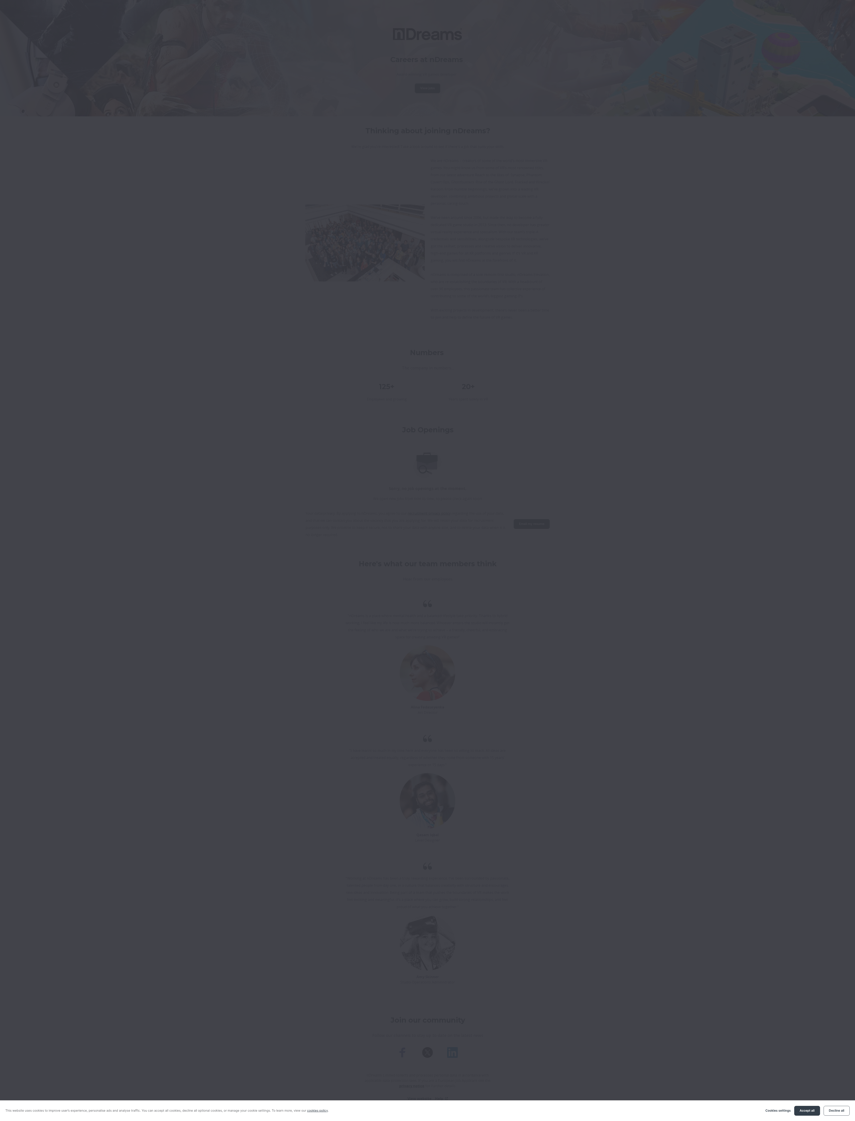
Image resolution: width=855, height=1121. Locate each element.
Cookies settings (778, 1111)
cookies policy (317, 1111)
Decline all (836, 1111)
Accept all (807, 1111)
